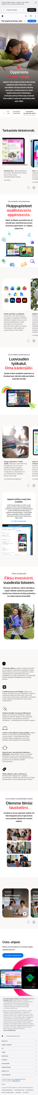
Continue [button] (32, 10)
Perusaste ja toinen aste (12, 21)
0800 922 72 (16, 1081)
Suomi (3, 1084)
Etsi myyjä (18, 1079)
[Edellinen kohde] (4, 112)
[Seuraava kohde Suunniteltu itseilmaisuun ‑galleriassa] (34, 485)
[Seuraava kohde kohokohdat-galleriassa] (34, 187)
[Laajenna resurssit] (15, 903)
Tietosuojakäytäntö (7, 1090)
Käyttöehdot (29, 1090)
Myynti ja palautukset (7, 1092)
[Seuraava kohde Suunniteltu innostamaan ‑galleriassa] (34, 341)
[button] (13, 10)
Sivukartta (26, 1092)
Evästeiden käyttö (19, 1090)
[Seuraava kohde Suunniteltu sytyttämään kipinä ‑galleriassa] (34, 922)
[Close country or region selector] (36, 3)
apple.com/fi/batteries (9, 1030)
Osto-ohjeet (32, 21)
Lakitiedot (18, 1092)
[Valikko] (35, 16)
